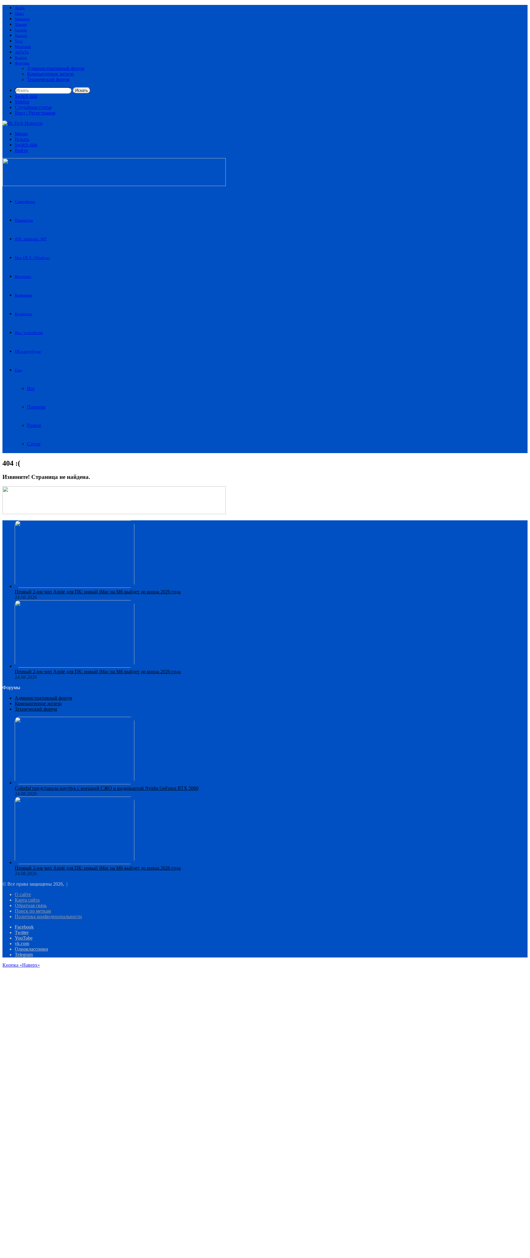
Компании (23, 295)
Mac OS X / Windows (32, 257)
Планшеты (24, 220)
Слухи (33, 443)
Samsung (22, 19)
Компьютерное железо (50, 73)
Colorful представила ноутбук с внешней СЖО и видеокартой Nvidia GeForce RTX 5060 (106, 788)
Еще (18, 370)
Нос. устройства (29, 332)
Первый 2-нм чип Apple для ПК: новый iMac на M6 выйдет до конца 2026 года (98, 591)
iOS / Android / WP (30, 239)
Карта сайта (27, 900)
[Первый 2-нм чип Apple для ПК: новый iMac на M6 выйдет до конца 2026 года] (74, 586)
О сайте (23, 894)
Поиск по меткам (33, 911)
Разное (34, 425)
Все (31, 388)
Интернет (23, 276)
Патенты (36, 407)
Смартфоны (25, 201)
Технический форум (48, 79)
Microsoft (23, 46)
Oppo (19, 13)
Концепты (23, 314)
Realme (21, 57)
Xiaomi (21, 24)
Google (21, 30)
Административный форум (55, 68)
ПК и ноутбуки (28, 351)
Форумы (22, 63)
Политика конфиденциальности (48, 916)
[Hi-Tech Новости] (22, 123)
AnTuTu (22, 52)
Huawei (21, 35)
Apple (20, 8)
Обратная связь (31, 905)
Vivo (19, 41)
